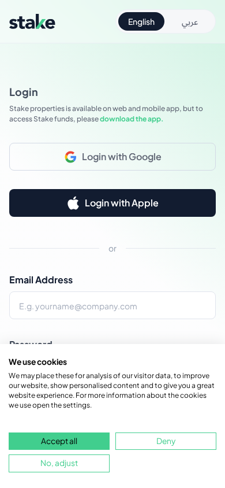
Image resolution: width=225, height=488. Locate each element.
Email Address (41, 279)
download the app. (132, 118)
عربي (190, 21)
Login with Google (122, 156)
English (141, 21)
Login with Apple (122, 203)
